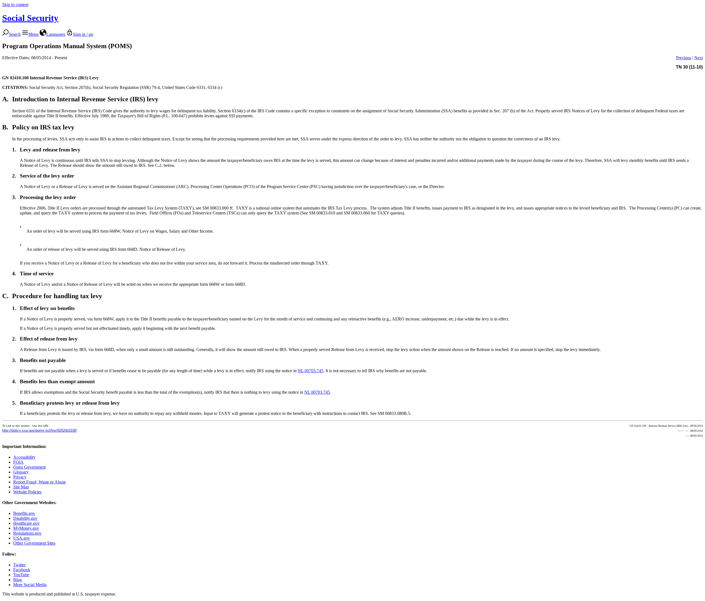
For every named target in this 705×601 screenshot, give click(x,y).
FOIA (18, 462)
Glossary (21, 472)
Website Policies (27, 491)
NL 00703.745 (310, 370)
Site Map (21, 487)
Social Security (30, 18)
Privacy (19, 477)
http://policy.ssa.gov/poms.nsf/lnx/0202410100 (39, 430)
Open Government (29, 467)
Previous (683, 57)
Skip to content (15, 4)
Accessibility (24, 457)
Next (698, 57)
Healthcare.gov (26, 523)
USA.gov (21, 538)
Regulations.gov (27, 533)
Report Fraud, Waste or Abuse (39, 482)
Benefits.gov (24, 513)
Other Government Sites (34, 543)
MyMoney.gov (26, 528)
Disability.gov (25, 518)
